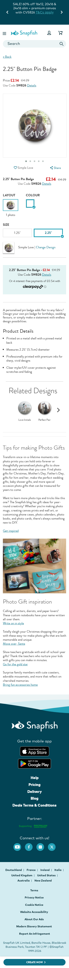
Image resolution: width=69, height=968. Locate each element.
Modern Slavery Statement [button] (34, 926)
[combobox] (34, 44)
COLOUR (33, 195)
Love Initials (24, 420)
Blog (34, 798)
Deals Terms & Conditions (34, 805)
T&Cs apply (45, 12)
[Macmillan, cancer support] (32, 826)
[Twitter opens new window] (53, 845)
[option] (10, 208)
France (31, 870)
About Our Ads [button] (34, 919)
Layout (9, 195)
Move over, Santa (14, 643)
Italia (58, 870)
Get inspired (11, 530)
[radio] (30, 203)
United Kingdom (22, 875)
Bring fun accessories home (20, 684)
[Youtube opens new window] (19, 845)
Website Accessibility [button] (34, 912)
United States (46, 875)
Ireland (45, 870)
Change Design (45, 247)
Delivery (34, 791)
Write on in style (13, 623)
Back (7, 56)
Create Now (34, 962)
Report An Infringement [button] (34, 933)
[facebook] (30, 845)
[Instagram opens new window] (42, 845)
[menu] (55, 167)
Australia (23, 880)
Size (6, 225)
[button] (5, 33)
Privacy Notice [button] (34, 897)
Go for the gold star (15, 664)
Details (31, 85)
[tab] (26, 161)
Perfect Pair (44, 420)
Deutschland (13, 870)
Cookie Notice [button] (34, 905)
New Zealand (43, 880)
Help (35, 777)
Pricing (34, 784)
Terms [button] (34, 890)
